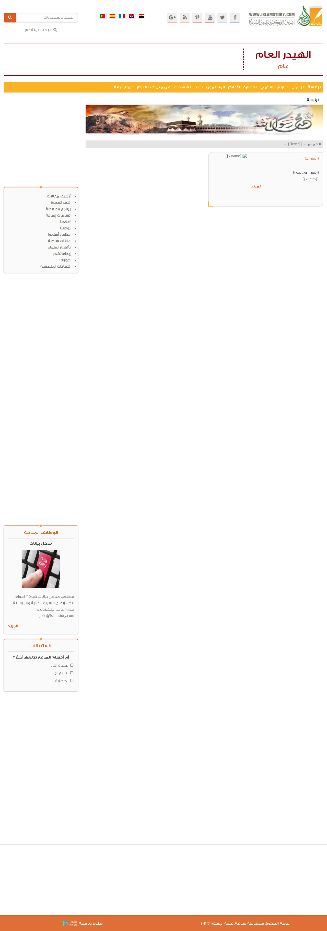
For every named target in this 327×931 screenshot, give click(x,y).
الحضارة (250, 87)
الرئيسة (314, 87)
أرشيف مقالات (59, 196)
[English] (132, 16)
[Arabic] (141, 16)
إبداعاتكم (62, 254)
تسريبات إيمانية (58, 215)
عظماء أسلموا (59, 235)
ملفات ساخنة (59, 241)
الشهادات (182, 87)
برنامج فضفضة (58, 209)
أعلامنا (65, 222)
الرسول (297, 87)
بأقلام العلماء (59, 247)
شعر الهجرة (61, 203)
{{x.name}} (311, 158)
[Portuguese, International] (103, 16)
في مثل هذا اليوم (153, 87)
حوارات (65, 260)
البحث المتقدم (38, 30)
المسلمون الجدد (210, 87)
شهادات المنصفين (55, 267)
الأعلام (234, 87)
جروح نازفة (124, 87)
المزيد (256, 186)
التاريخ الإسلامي (274, 87)
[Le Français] (122, 16)
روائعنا (65, 228)
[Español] (112, 16)
